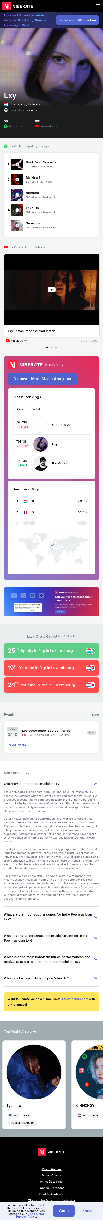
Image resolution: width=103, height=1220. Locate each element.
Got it (64, 1210)
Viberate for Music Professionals (51, 1200)
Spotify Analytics (51, 1194)
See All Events (16, 744)
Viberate (17, 6)
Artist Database (51, 1182)
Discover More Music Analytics (42, 378)
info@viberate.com (74, 999)
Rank (19, 409)
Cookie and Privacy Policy (30, 1215)
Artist (36, 409)
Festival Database (52, 1188)
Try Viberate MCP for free (77, 20)
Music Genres (52, 1169)
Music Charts (51, 1175)
